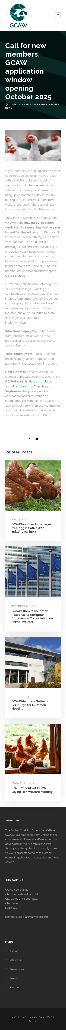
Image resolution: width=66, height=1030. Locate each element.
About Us (16, 960)
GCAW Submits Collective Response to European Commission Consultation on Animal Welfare (32, 616)
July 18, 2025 (20, 696)
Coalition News (20, 104)
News (14, 978)
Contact (15, 987)
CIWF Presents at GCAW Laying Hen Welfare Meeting (32, 789)
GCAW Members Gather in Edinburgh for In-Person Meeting (30, 704)
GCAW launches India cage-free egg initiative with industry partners (31, 527)
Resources (17, 969)
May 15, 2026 (19, 519)
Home (14, 951)
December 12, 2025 (24, 606)
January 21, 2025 (23, 783)
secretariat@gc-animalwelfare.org (26, 916)
